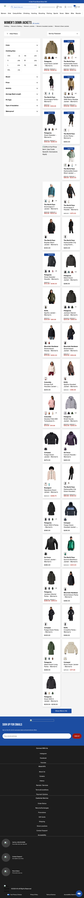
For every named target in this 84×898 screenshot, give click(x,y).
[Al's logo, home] (6, 7)
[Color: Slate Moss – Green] (65, 165)
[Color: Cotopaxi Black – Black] (45, 449)
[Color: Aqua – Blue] (49, 484)
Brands (78, 13)
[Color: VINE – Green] (45, 307)
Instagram (43, 754)
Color (9, 45)
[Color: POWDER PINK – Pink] (45, 484)
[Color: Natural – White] (49, 693)
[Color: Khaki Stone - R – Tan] (65, 93)
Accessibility (42, 835)
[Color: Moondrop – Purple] (65, 449)
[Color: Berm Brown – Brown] (52, 658)
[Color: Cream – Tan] (65, 658)
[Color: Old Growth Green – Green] (72, 307)
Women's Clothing (16, 26)
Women (3, 13)
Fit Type (9, 100)
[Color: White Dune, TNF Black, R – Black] (72, 93)
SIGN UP (76, 736)
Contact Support (42, 831)
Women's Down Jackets (62, 26)
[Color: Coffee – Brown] (65, 378)
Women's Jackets (29, 26)
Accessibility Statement (70, 895)
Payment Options (42, 794)
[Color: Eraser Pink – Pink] (45, 413)
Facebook (43, 758)
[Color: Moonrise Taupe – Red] (72, 272)
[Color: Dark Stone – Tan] (45, 378)
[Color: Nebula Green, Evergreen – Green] (65, 553)
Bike (72, 13)
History (42, 781)
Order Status (42, 804)
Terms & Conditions (42, 790)
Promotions (42, 813)
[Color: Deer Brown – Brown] (49, 57)
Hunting (34, 13)
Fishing (49, 13)
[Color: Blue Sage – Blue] (68, 272)
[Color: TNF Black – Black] (65, 57)
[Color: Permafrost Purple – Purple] (65, 413)
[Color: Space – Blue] (49, 93)
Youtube (43, 763)
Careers (42, 776)
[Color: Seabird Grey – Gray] (45, 57)
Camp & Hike (17, 13)
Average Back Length (13, 94)
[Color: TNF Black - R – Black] (68, 93)
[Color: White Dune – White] (72, 57)
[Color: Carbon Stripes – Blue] (65, 519)
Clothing (6, 26)
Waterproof (10, 111)
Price (9, 83)
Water (67, 13)
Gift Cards (42, 817)
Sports (55, 13)
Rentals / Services (42, 785)
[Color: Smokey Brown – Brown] (68, 483)
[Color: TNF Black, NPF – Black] (65, 130)
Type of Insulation (12, 106)
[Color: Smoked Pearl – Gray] (52, 93)
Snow (62, 13)
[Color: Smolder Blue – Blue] (49, 129)
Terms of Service (50, 895)
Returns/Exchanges (42, 808)
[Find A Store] (6, 872)
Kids (9, 13)
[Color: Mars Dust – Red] (68, 57)
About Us (42, 772)
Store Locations (42, 826)
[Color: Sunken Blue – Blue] (52, 57)
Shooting (42, 13)
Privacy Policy (34, 895)
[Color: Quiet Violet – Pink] (52, 271)
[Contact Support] (6, 857)
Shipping (42, 822)
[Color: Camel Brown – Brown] (49, 413)
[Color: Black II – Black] (45, 553)
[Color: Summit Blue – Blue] (49, 658)
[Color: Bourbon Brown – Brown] (49, 342)
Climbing (26, 13)
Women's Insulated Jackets (45, 26)
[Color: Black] (45, 129)
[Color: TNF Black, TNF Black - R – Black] (45, 236)
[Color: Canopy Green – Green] (72, 413)
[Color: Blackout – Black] (65, 624)
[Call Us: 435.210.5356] (6, 843)
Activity (9, 88)
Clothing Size (10, 51)
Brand (9, 77)
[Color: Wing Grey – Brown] (52, 129)
